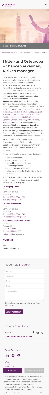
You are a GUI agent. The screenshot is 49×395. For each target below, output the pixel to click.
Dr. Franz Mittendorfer (12, 204)
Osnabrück (7, 120)
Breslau (24, 112)
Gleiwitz (23, 114)
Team (7, 364)
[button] (45, 384)
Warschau (36, 120)
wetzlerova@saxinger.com (13, 234)
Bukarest (6, 114)
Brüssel (30, 112)
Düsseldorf (15, 114)
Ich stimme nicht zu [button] (34, 370)
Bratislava (16, 112)
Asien (5, 245)
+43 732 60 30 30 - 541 (15, 214)
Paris (20, 120)
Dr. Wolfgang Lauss (11, 187)
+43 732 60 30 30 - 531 (15, 197)
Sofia (29, 120)
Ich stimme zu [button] (13, 370)
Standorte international (18, 337)
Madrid (25, 117)
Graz (29, 114)
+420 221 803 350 (13, 231)
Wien (13, 122)
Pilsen (14, 120)
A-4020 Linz (7, 194)
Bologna (8, 112)
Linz (19, 117)
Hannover (35, 114)
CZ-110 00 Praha (9, 229)
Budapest (38, 112)
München (32, 117)
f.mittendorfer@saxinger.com (14, 217)
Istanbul (14, 117)
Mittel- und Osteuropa (11, 248)
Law (7, 362)
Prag (24, 120)
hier (13, 305)
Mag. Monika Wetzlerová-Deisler (16, 221)
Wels (5, 122)
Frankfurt (6, 117)
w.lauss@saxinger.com (12, 200)
